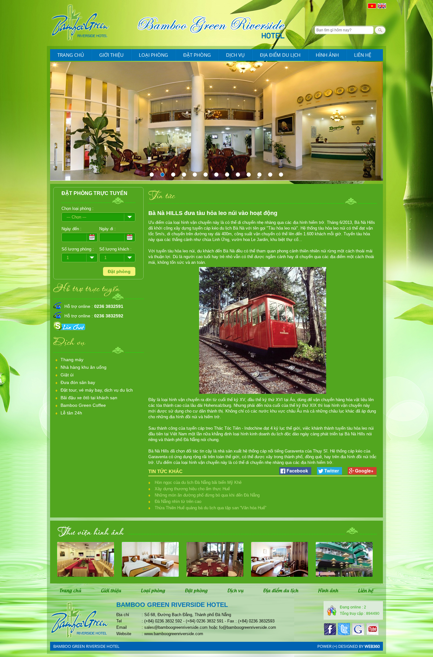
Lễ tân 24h (71, 412)
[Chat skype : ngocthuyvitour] (70, 330)
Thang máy (72, 359)
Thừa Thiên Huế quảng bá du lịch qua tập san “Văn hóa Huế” (210, 507)
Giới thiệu (111, 55)
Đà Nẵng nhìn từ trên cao (178, 501)
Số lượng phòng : (77, 249)
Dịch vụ (235, 55)
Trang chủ (70, 55)
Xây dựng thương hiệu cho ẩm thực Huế (192, 488)
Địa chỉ (122, 614)
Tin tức (161, 195)
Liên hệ (362, 55)
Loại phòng (153, 55)
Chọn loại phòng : (77, 208)
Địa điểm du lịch (280, 55)
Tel (119, 621)
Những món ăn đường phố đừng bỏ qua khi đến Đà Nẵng (207, 495)
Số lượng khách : (115, 249)
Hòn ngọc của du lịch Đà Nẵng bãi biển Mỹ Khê (198, 482)
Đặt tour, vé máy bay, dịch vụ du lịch (97, 390)
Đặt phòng (197, 55)
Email (121, 627)
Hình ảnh (327, 55)
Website (123, 633)
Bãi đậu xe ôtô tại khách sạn (89, 397)
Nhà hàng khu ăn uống (84, 367)
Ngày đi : (107, 228)
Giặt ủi (67, 374)
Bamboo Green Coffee (83, 405)
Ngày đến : (71, 228)
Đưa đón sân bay (78, 382)
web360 (372, 646)
